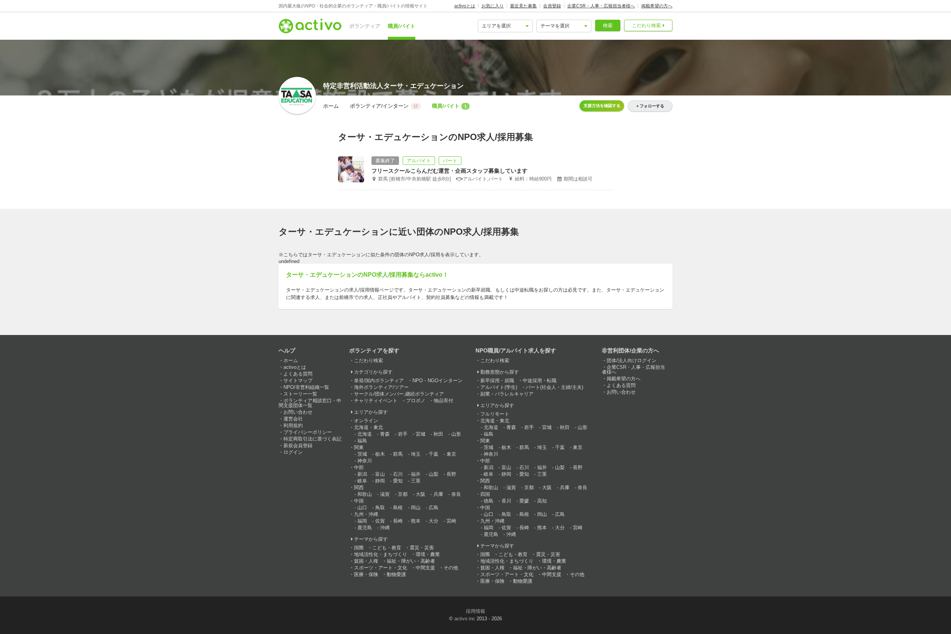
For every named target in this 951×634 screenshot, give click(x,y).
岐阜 (362, 481)
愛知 (398, 481)
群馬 (398, 454)
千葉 (433, 454)
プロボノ (415, 400)
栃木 (380, 454)
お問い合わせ (297, 412)
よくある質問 (297, 374)
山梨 (433, 474)
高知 (542, 501)
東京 (451, 454)
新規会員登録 (297, 445)
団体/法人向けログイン (631, 360)
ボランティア (364, 26)
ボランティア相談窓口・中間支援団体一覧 (310, 403)
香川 (506, 501)
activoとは (464, 6)
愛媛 (524, 501)
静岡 (380, 481)
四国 (485, 494)
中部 (359, 467)
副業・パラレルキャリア (506, 394)
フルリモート (494, 414)
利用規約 (293, 425)
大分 (433, 521)
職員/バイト (401, 26)
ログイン (293, 452)
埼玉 (416, 454)
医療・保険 (366, 574)
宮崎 (451, 521)
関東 (359, 447)
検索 (608, 25)
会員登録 (552, 6)
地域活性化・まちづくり (380, 554)
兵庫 (438, 494)
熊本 (416, 521)
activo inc (464, 618)
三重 (416, 481)
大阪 (420, 494)
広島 (433, 507)
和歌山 (364, 494)
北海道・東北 (368, 427)
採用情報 (475, 611)
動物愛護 (396, 574)
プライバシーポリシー (307, 432)
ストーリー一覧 (300, 394)
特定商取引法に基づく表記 (312, 439)
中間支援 (425, 567)
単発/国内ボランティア (379, 380)
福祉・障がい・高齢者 (411, 561)
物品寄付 (443, 400)
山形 (456, 434)
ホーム (331, 106)
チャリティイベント (375, 400)
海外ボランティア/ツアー (381, 387)
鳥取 (380, 507)
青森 (385, 434)
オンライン (366, 420)
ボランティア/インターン (384, 106)
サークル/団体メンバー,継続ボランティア (399, 394)
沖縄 (385, 527)
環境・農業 (428, 554)
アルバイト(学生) (498, 387)
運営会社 (293, 419)
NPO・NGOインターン (437, 380)
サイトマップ (297, 380)
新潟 (362, 474)
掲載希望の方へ (656, 6)
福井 (416, 474)
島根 (398, 507)
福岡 (362, 521)
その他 (451, 567)
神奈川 (364, 461)
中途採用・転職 (539, 380)
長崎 (398, 521)
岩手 (403, 434)
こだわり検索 (646, 25)
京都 (403, 494)
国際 (359, 547)
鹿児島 (364, 527)
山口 (362, 507)
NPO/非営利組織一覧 (306, 387)
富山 (380, 474)
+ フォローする (650, 106)
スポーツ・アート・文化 (380, 567)
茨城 (362, 454)
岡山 (416, 507)
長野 (451, 474)
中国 (359, 501)
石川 (398, 474)
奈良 (456, 494)
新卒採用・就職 (497, 380)
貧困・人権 (366, 561)
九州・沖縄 (366, 514)
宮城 (420, 434)
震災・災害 (422, 547)
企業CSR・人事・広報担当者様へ (601, 6)
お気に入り (492, 6)
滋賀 (385, 494)
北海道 (364, 434)
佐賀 (380, 521)
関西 (359, 487)
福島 (362, 440)
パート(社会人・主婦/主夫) (554, 387)
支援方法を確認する (602, 105)
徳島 (488, 501)
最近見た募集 (523, 6)
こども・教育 (386, 547)
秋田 (438, 434)
